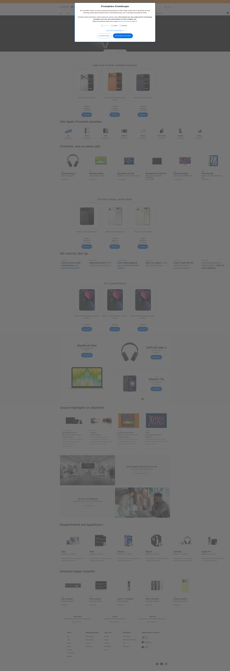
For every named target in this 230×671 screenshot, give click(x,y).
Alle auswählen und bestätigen (123, 35)
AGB (135, 21)
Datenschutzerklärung (124, 21)
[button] (115, 30)
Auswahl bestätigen (104, 35)
